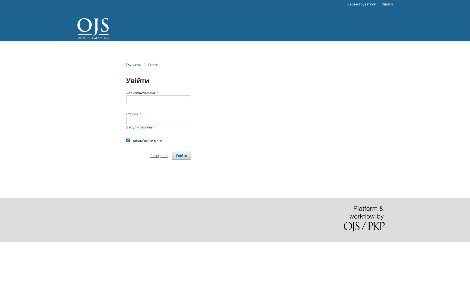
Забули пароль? (140, 127)
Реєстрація (159, 155)
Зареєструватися (361, 4)
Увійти (387, 4)
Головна (133, 64)
